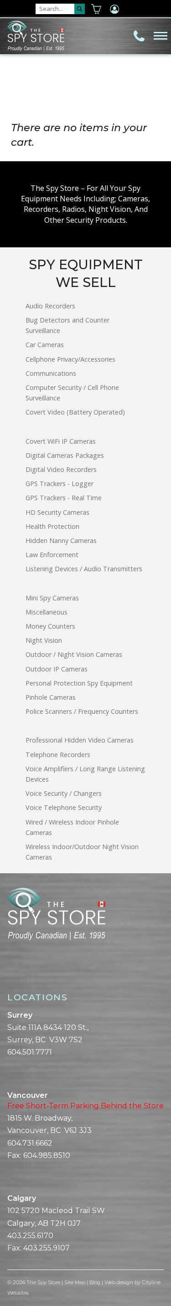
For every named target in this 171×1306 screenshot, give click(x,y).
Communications (51, 373)
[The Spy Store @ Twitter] (18, 972)
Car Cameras (45, 344)
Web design (118, 1282)
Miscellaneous (46, 612)
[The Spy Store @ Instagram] (25, 972)
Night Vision (44, 640)
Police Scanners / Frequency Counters (82, 711)
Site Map (74, 1282)
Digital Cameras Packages (65, 455)
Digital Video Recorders (61, 469)
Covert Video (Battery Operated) (75, 412)
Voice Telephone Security (64, 807)
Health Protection (52, 526)
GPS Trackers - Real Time (64, 497)
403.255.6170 (30, 1235)
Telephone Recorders (58, 754)
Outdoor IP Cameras (57, 669)
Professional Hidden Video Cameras (80, 740)
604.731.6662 (29, 1143)
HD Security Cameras (57, 512)
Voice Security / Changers (64, 793)
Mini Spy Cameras (52, 598)
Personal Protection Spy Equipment (79, 683)
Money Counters (50, 626)
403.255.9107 (46, 1248)
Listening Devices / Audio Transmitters (84, 568)
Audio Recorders (50, 306)
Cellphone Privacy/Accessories (70, 359)
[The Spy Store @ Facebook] (11, 972)
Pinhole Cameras (51, 697)
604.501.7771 (29, 1052)
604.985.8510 (46, 1155)
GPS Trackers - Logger (59, 483)
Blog (94, 1282)
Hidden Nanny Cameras (61, 540)
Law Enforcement (52, 554)
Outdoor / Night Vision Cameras (74, 654)
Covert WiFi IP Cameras (61, 441)
